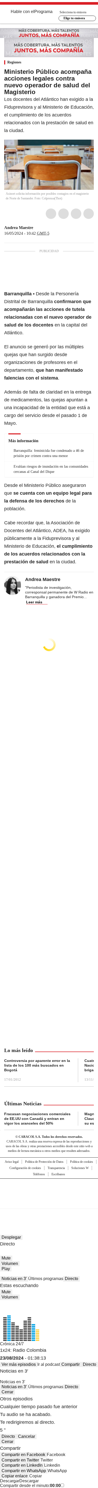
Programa (43, 11)
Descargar (9, 1481)
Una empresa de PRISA (49, 1190)
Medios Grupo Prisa (49, 1203)
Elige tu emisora (74, 18)
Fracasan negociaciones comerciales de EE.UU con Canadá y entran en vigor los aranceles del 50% (37, 1118)
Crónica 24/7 (12, 1344)
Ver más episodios (19, 1364)
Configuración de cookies (25, 1168)
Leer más (34, 602)
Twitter (63, 213)
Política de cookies (81, 1162)
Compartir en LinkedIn (22, 1465)
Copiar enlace (15, 1476)
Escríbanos (58, 1174)
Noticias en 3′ (14, 1278)
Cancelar (26, 1436)
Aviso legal (12, 1162)
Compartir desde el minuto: (30, 1485)
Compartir (70, 1364)
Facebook (51, 213)
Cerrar (7, 1392)
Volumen (10, 1263)
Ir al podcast (48, 1364)
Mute (6, 1258)
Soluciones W (80, 1168)
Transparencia (56, 1168)
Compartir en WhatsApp (24, 1471)
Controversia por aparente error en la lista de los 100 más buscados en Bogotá (37, 1065)
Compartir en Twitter (20, 1460)
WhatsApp (88, 213)
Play (6, 1269)
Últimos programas (45, 1278)
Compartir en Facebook (23, 1454)
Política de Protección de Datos (44, 1162)
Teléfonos (39, 1174)
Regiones (14, 62)
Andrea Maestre (18, 227)
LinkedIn (76, 213)
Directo (71, 1278)
